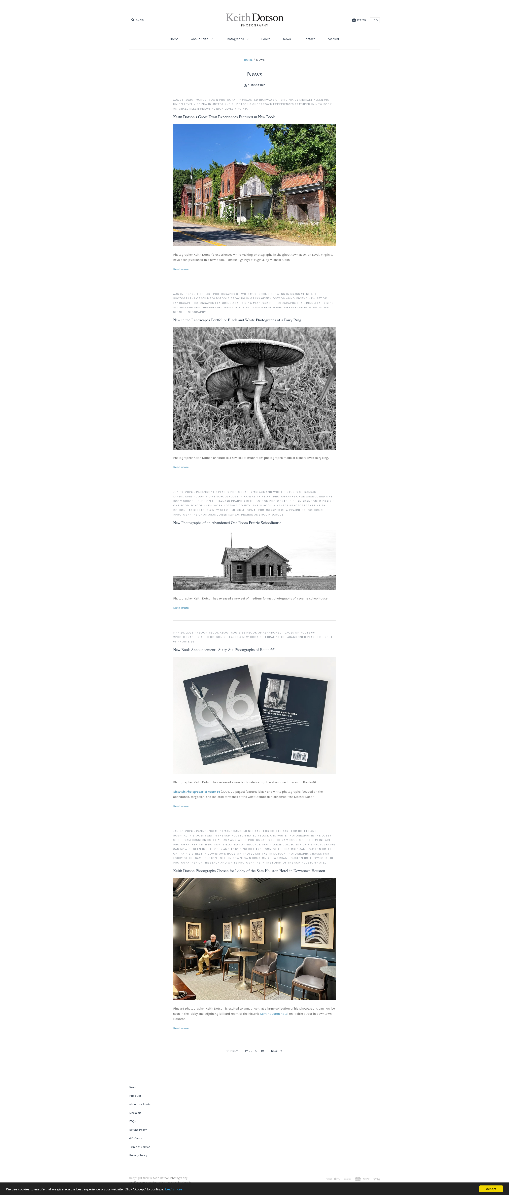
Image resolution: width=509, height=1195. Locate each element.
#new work (308, 307)
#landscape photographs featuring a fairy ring (293, 303)
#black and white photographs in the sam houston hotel (266, 840)
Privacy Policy (138, 1155)
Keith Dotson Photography (170, 1178)
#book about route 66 (226, 632)
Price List (135, 1096)
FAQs (132, 1121)
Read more (181, 269)
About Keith (200, 39)
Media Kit (135, 1113)
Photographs (235, 39)
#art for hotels (268, 831)
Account (333, 39)
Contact (309, 39)
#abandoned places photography (224, 492)
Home (174, 39)
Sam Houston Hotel (274, 1014)
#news (205, 108)
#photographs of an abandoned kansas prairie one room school (228, 514)
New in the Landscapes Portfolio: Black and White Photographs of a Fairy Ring (237, 320)
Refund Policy (138, 1130)
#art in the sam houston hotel (230, 835)
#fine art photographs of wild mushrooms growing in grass (248, 294)
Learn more (173, 1188)
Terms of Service (139, 1147)
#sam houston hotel (296, 858)
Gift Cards (135, 1138)
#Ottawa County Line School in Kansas (256, 505)
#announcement (209, 831)
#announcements (239, 831)
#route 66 (186, 641)
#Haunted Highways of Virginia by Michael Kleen (282, 99)
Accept (491, 1188)
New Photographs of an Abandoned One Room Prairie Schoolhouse (227, 522)
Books (265, 39)
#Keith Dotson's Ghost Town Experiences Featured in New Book (278, 104)
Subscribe (256, 85)
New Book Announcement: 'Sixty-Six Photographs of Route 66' (224, 649)
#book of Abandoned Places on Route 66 (280, 632)
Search (133, 1087)
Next (275, 1051)
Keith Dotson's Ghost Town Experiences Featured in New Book (224, 116)
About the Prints (140, 1104)
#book (202, 632)
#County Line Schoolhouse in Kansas (225, 496)
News (287, 39)
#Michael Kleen (186, 108)
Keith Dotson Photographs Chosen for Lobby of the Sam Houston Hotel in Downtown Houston (249, 870)
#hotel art (252, 853)
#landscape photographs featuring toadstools (213, 307)
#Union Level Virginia (230, 108)
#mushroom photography (276, 307)
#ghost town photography (218, 99)
